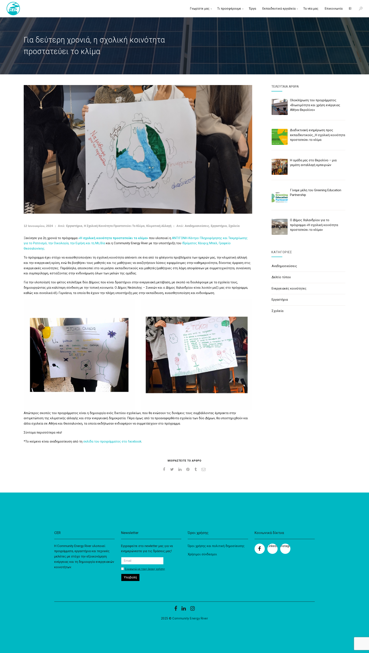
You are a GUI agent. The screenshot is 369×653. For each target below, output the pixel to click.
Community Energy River (190, 618)
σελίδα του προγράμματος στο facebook (112, 441)
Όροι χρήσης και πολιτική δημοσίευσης (216, 546)
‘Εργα (252, 8)
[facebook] (165, 469)
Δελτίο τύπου (281, 277)
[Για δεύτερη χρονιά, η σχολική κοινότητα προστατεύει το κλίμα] (138, 149)
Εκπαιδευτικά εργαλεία (279, 8)
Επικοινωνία (334, 8)
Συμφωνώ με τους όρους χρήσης (145, 569)
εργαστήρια (74, 226)
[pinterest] (188, 469)
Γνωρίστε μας (199, 8)
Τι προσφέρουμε (229, 8)
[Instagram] (192, 610)
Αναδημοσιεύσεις (197, 226)
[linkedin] (180, 469)
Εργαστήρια (219, 226)
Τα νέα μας (310, 8)
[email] (204, 469)
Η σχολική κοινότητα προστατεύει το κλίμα (114, 226)
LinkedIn (272, 546)
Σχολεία (234, 226)
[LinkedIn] (183, 610)
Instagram (285, 546)
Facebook (260, 549)
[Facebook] (175, 610)
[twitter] (173, 469)
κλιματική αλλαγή (158, 226)
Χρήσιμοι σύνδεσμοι (202, 554)
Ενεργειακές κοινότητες (289, 288)
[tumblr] (196, 469)
